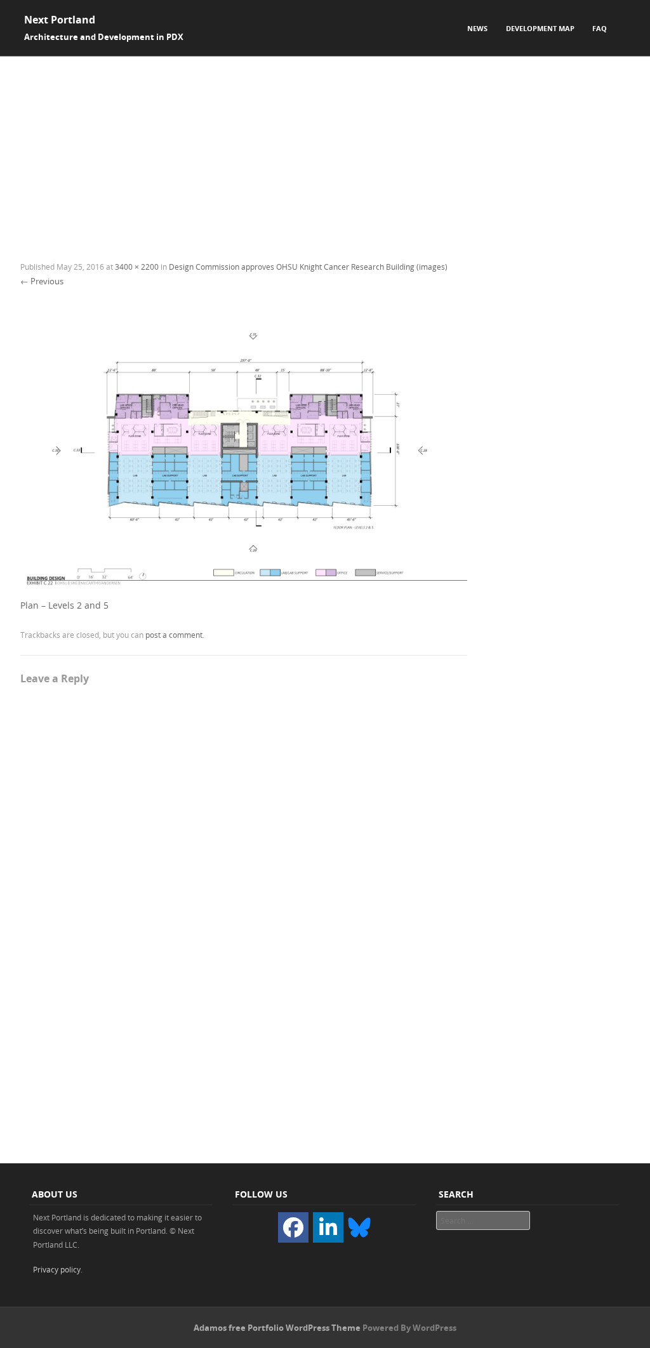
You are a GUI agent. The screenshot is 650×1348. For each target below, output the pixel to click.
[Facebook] (293, 1227)
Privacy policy (57, 1269)
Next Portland (59, 20)
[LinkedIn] (328, 1227)
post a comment (173, 635)
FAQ (599, 28)
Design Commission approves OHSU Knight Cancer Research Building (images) (308, 266)
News (477, 28)
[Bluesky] (359, 1226)
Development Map (540, 28)
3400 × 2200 (137, 266)
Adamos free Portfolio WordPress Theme (277, 1327)
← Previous (41, 281)
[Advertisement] (325, 152)
